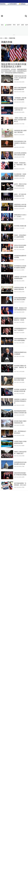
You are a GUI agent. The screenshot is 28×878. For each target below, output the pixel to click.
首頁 (2, 25)
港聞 (22, 25)
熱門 (18, 25)
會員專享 (8, 25)
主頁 (1, 38)
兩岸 (26, 25)
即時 (14, 25)
